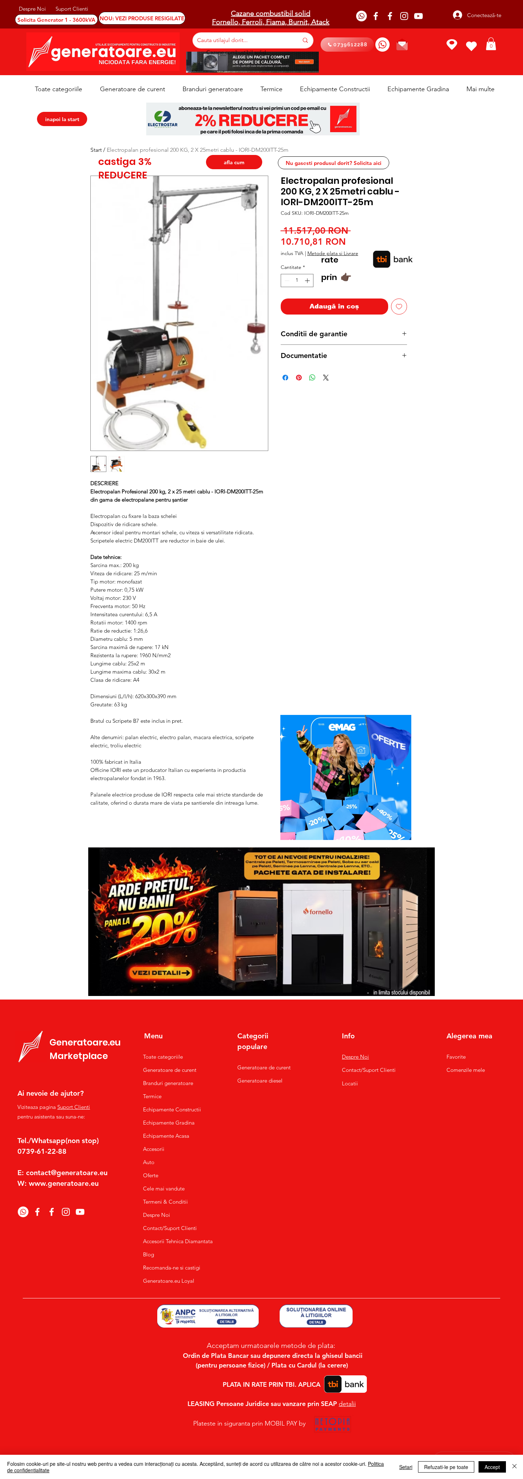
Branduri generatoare (168, 1083)
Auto (148, 1162)
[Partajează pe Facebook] (285, 377)
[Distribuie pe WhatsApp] (312, 377)
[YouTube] (418, 16)
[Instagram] (404, 16)
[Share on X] (326, 377)
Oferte (150, 1175)
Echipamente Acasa (166, 1135)
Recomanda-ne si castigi (171, 1267)
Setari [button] (405, 1466)
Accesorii (153, 1149)
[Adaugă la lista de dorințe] (399, 307)
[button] (491, 43)
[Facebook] (375, 16)
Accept (492, 1466)
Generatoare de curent (169, 1070)
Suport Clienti (73, 1107)
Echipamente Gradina (169, 1122)
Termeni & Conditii (165, 1201)
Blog (148, 1254)
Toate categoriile (163, 1056)
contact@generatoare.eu (66, 1172)
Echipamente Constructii (172, 1109)
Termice (152, 1096)
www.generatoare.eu (64, 1183)
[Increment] (307, 280)
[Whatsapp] (361, 16)
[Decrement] (286, 280)
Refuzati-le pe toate (446, 1466)
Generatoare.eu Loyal (168, 1280)
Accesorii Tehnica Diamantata (174, 1241)
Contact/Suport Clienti (170, 1228)
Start (96, 149)
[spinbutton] (297, 280)
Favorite (456, 1056)
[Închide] (514, 1466)
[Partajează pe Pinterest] (299, 377)
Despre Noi (156, 1214)
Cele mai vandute (164, 1188)
